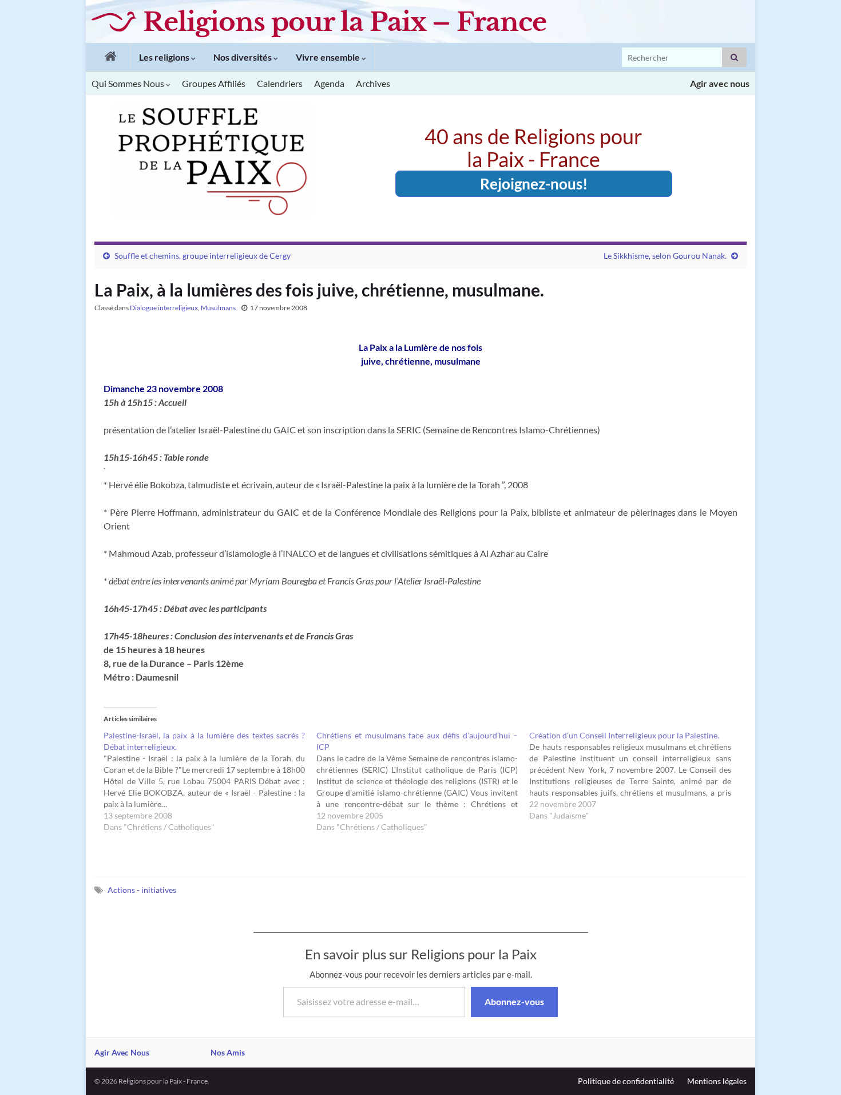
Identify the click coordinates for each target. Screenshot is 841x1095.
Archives (373, 83)
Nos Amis (228, 1052)
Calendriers (280, 83)
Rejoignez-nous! (534, 184)
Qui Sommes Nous (129, 83)
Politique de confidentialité (626, 1081)
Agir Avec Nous (121, 1052)
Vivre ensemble (329, 57)
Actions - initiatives (142, 890)
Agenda (329, 83)
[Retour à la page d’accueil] (108, 57)
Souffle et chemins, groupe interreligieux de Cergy (202, 255)
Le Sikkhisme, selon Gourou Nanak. (665, 255)
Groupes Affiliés (213, 83)
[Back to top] (815, 1069)
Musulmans (218, 307)
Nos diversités (243, 57)
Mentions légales (717, 1081)
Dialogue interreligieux (164, 307)
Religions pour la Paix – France (344, 22)
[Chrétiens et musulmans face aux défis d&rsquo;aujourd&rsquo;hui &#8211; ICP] (422, 781)
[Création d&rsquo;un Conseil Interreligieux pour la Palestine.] (635, 775)
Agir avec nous (719, 83)
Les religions (165, 57)
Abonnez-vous (514, 1001)
